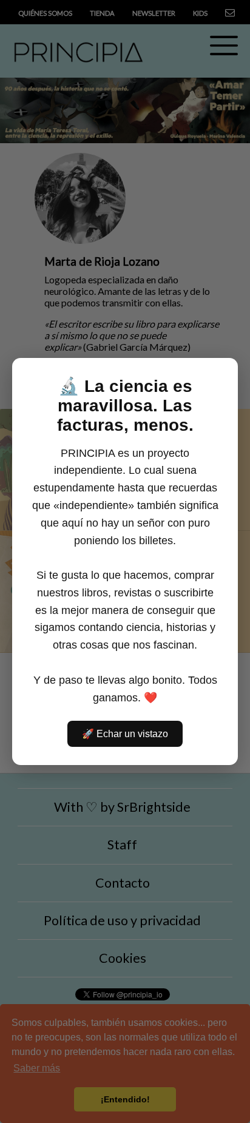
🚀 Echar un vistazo (125, 734)
